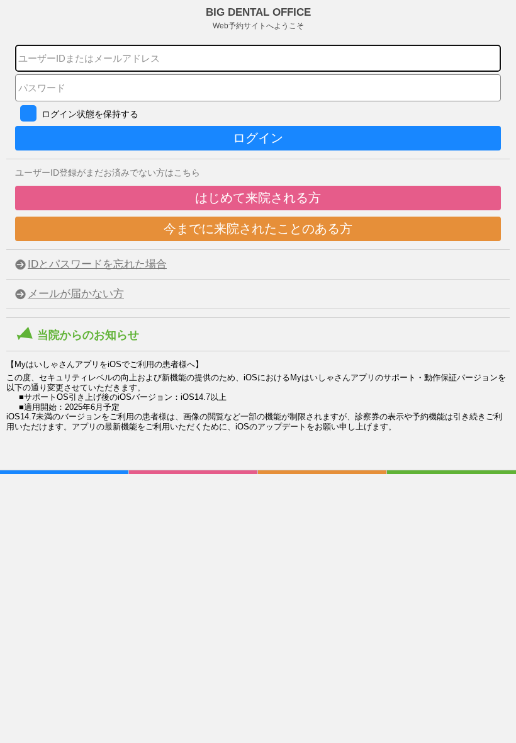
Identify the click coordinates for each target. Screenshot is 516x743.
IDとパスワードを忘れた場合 (97, 264)
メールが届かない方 (76, 294)
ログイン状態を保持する (90, 114)
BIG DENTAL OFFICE (258, 18)
